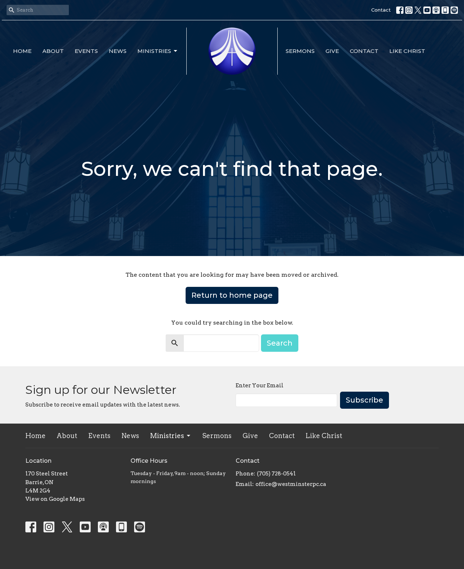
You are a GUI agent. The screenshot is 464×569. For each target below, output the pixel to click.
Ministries (154, 51)
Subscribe (364, 400)
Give (332, 51)
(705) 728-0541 (276, 473)
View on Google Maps (55, 499)
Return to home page (232, 295)
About (53, 51)
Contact (381, 10)
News (118, 51)
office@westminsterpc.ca (291, 484)
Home (22, 51)
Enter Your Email (259, 385)
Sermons (300, 51)
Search (280, 343)
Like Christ (407, 51)
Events (86, 51)
